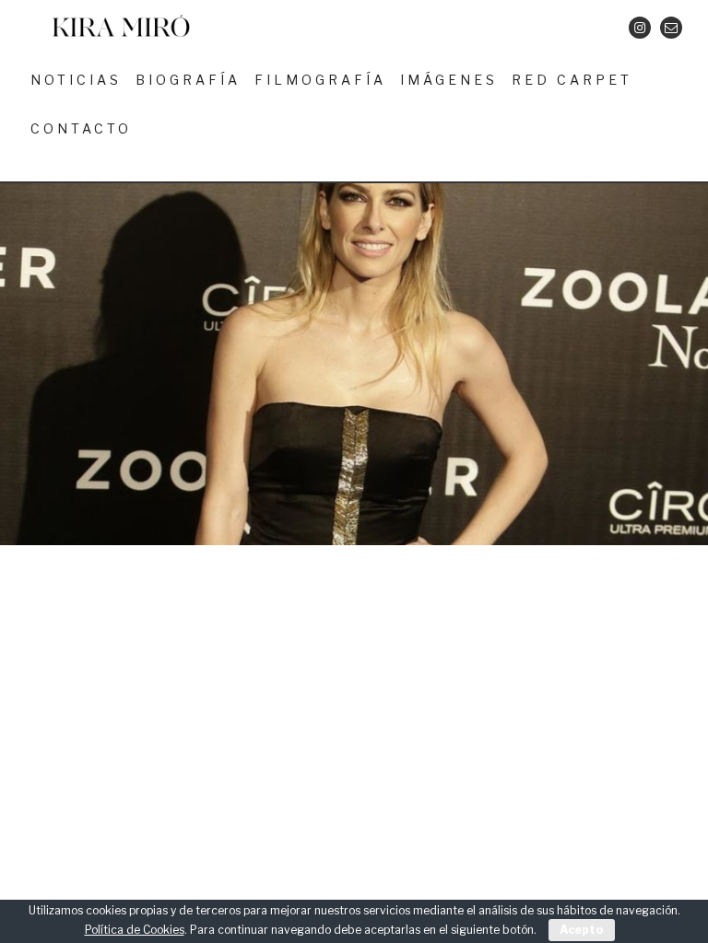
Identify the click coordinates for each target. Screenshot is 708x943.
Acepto (582, 930)
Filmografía (320, 79)
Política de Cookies (134, 930)
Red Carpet (572, 79)
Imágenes (449, 79)
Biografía (188, 79)
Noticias (76, 79)
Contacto (81, 128)
